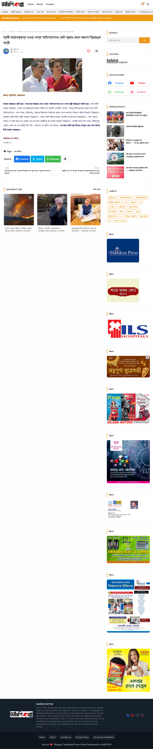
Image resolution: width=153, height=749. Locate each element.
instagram (141, 92)
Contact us (66, 737)
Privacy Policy (82, 737)
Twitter (39, 159)
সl (109, 221)
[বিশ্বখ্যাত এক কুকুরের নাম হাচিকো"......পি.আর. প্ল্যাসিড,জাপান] (115, 145)
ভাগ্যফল (129, 211)
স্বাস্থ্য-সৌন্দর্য (143, 216)
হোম (4, 31)
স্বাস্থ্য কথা (119, 11)
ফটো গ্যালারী (112, 211)
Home (31, 4)
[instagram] (142, 715)
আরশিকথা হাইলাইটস (66, 11)
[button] (148, 4)
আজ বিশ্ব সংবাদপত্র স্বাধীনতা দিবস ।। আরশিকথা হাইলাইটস (137, 169)
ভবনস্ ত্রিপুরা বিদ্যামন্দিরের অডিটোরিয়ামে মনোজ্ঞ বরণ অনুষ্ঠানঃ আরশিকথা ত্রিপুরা (136, 114)
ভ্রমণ (138, 211)
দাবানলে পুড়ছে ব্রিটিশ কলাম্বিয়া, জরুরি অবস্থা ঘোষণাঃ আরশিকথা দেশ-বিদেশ (18, 229)
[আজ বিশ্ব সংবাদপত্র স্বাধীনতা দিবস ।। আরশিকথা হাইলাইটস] (115, 172)
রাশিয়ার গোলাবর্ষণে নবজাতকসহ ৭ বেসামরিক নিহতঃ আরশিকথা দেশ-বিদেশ (51, 229)
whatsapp (119, 92)
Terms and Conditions (104, 737)
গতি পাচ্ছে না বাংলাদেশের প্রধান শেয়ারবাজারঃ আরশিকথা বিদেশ (136, 155)
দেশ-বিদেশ (11, 31)
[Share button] (65, 159)
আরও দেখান (97, 189)
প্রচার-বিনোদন (107, 11)
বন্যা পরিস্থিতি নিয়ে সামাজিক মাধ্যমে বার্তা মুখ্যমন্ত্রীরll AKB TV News (69, 18)
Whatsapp (54, 159)
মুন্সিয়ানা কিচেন (130, 11)
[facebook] (128, 715)
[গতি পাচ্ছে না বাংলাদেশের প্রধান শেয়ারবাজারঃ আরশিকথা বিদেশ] (115, 159)
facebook (119, 83)
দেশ (140, 202)
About (40, 4)
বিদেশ (121, 211)
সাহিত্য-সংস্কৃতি (93, 11)
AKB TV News (120, 221)
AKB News (16, 11)
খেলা (125, 202)
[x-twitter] (137, 715)
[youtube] (132, 715)
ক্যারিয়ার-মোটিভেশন (114, 202)
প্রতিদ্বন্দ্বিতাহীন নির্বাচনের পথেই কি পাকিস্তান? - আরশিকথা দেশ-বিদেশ (83, 229)
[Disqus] (52, 277)
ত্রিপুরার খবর (28, 11)
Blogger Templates (64, 744)
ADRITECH (106, 744)
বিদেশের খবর (51, 11)
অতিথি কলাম (80, 11)
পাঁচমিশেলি (122, 207)
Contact (50, 4)
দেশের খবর (40, 11)
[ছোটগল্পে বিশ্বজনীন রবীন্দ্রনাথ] (115, 131)
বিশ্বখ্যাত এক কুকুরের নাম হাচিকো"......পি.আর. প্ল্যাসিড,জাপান (137, 141)
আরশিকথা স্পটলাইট (125, 197)
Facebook (23, 159)
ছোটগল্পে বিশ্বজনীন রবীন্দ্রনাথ (134, 126)
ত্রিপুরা (133, 202)
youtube (141, 83)
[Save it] (88, 51)
